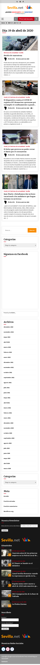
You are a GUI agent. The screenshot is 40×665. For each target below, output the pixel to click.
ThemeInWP (5, 658)
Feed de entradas (9, 501)
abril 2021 (7, 403)
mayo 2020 (7, 458)
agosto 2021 (7, 382)
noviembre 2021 (9, 367)
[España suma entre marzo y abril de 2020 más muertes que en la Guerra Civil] (6, 583)
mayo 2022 (7, 337)
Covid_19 (7, 97)
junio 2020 (7, 453)
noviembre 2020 (9, 428)
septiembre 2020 (9, 438)
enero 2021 (7, 418)
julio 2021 (7, 387)
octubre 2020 (8, 433)
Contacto (4, 661)
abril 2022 (7, 342)
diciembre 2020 (8, 423)
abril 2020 (7, 463)
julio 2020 (7, 448)
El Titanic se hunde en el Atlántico (22, 564)
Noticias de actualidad (11, 52)
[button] (16, 19)
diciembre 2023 (8, 327)
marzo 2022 (7, 347)
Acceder (6, 496)
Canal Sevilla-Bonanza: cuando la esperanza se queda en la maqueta (25, 575)
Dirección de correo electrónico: (11, 526)
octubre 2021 (8, 372)
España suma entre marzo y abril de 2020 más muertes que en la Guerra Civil (24, 585)
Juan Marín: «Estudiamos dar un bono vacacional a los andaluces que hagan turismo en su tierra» (19, 196)
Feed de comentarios (10, 506)
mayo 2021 (7, 398)
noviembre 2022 (9, 332)
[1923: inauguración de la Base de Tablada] (6, 593)
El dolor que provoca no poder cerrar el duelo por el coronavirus (19, 150)
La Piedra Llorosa (19, 604)
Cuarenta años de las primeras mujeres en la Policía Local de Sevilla (24, 554)
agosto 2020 (7, 443)
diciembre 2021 (8, 362)
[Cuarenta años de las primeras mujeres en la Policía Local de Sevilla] (6, 552)
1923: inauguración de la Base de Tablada (25, 595)
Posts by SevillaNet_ (10, 313)
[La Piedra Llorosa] (6, 603)
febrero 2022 (8, 352)
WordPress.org (8, 511)
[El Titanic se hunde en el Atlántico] (6, 563)
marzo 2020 (7, 468)
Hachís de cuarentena (13, 55)
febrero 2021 (8, 413)
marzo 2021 (7, 408)
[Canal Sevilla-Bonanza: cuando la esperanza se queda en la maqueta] (6, 573)
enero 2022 (7, 357)
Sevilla (21, 52)
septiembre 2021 (9, 377)
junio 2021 (7, 393)
